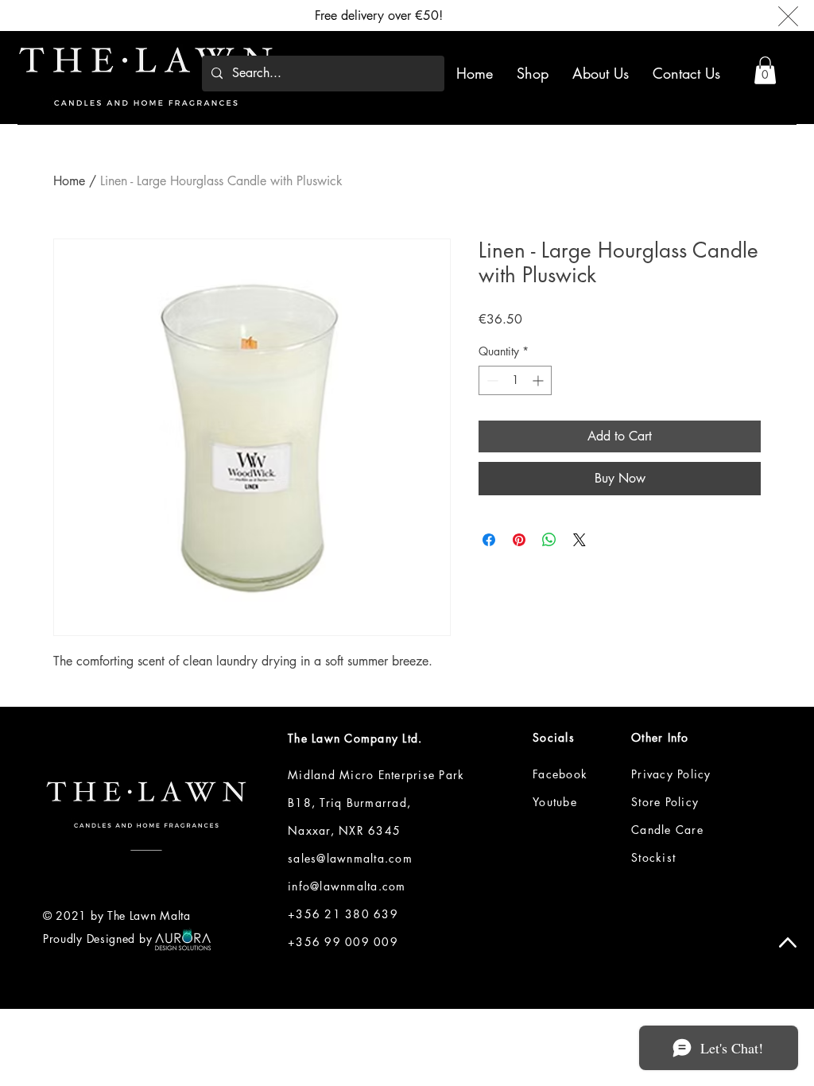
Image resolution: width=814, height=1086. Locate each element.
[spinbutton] (515, 380)
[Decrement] (491, 380)
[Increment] (539, 380)
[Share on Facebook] (488, 539)
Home (69, 181)
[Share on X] (579, 539)
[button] (765, 70)
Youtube (555, 801)
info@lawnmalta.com (347, 886)
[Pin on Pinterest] (519, 539)
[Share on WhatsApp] (549, 539)
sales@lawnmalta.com (350, 858)
